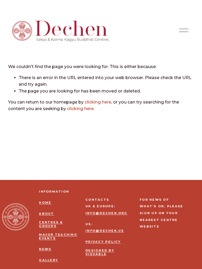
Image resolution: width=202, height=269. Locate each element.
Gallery (48, 260)
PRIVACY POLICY (103, 242)
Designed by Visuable (99, 252)
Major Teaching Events (58, 236)
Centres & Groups (51, 224)
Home (45, 202)
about (46, 213)
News (45, 249)
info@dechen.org (106, 213)
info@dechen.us (104, 230)
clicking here (98, 102)
